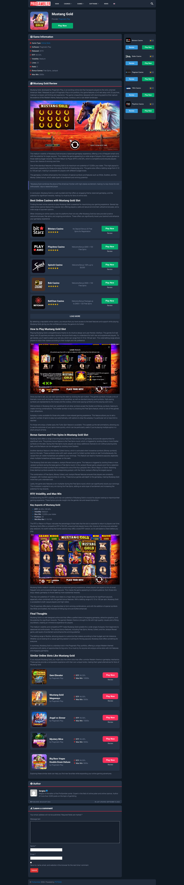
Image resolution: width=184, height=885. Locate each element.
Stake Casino (136, 56)
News (106, 4)
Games (79, 4)
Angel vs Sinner (57, 718)
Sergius (42, 791)
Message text (35, 819)
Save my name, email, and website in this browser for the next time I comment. (59, 865)
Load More (75, 316)
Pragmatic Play (64, 19)
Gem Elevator (56, 675)
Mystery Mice (56, 739)
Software (93, 4)
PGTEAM (58, 882)
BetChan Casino (56, 301)
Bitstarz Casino (55, 229)
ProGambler (36, 882)
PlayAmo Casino (56, 247)
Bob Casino (53, 283)
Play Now (62, 25)
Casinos (67, 4)
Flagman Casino (137, 72)
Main (57, 4)
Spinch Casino (55, 265)
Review (109, 233)
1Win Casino (136, 88)
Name (33, 846)
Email (33, 854)
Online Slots (45, 43)
